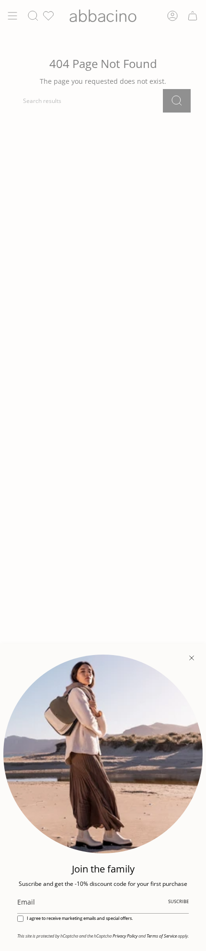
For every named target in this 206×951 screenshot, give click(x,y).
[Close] (191, 658)
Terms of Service (162, 936)
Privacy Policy (125, 936)
